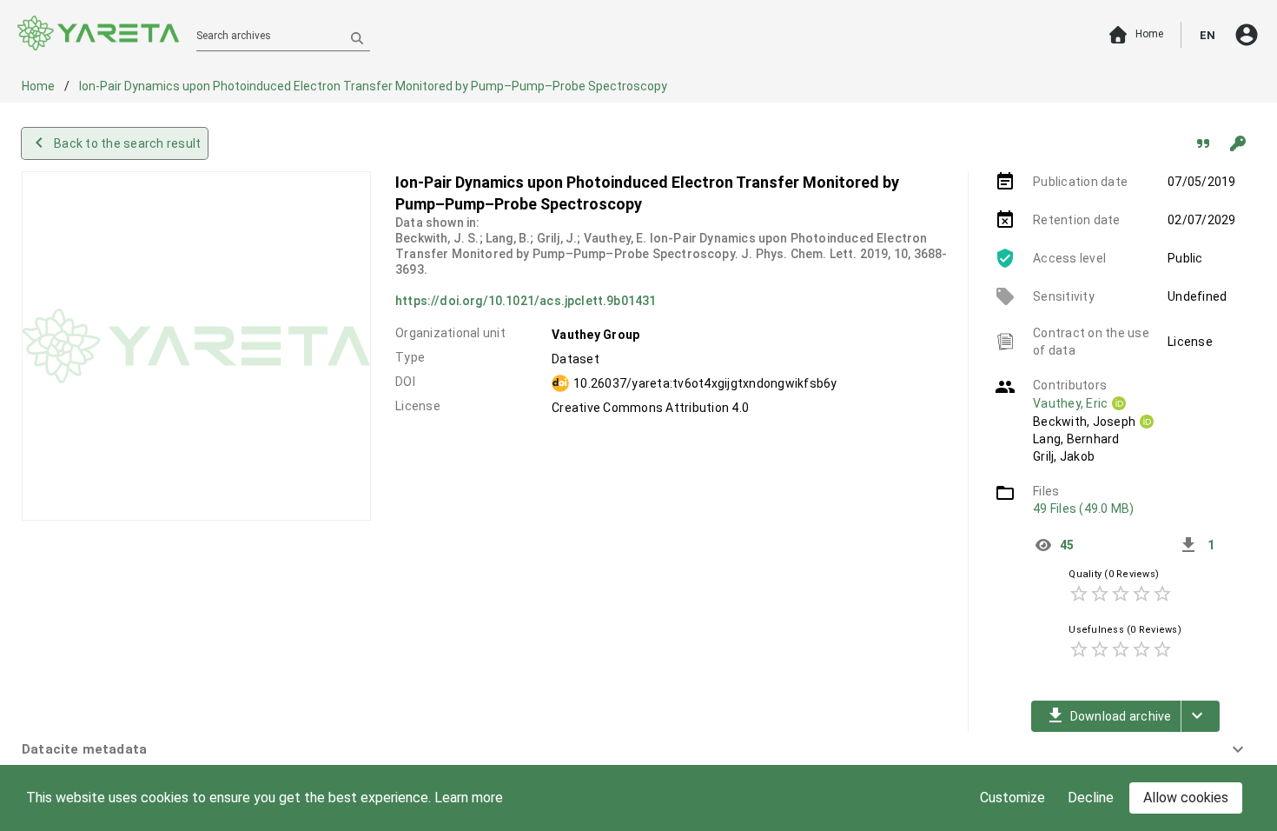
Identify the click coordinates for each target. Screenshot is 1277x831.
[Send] (357, 37)
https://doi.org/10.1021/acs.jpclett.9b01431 (526, 301)
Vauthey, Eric (1070, 403)
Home (39, 86)
